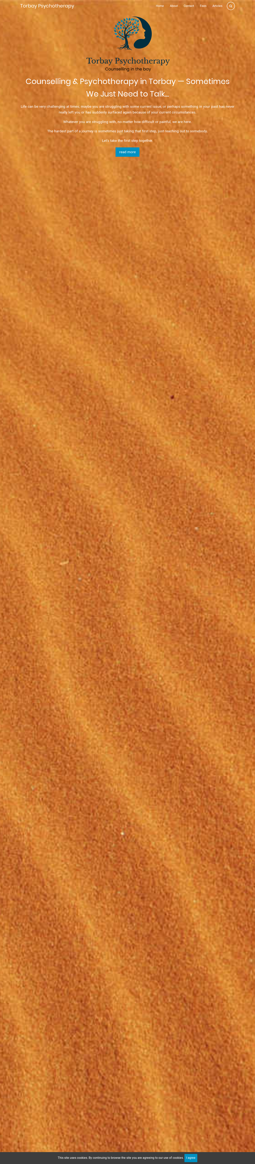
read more (127, 152)
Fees (203, 6)
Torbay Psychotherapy (47, 5)
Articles (217, 6)
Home (160, 6)
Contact (189, 6)
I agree (190, 1158)
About (174, 6)
